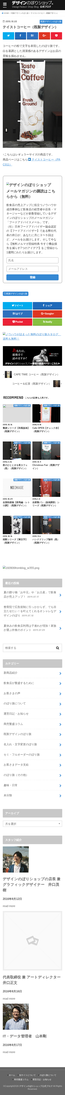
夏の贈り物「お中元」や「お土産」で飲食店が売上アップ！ (30, 594)
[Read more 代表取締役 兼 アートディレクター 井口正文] (32, 968)
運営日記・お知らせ (16, 713)
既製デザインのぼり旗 (16, 293)
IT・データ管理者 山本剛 (24, 1036)
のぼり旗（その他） (16, 774)
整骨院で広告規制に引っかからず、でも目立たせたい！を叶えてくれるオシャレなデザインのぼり (30, 611)
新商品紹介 (11, 672)
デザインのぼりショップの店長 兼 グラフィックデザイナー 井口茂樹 (31, 884)
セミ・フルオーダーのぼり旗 (22, 754)
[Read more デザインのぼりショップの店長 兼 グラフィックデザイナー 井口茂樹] (16, 870)
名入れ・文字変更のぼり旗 (20, 744)
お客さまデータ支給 (16, 764)
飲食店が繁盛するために (19, 683)
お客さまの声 (12, 693)
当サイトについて (27, 1075)
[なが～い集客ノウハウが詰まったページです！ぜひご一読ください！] (32, 363)
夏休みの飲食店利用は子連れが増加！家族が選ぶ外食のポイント (30, 628)
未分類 (8, 795)
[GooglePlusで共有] (44, 35)
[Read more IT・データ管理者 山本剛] (16, 1027)
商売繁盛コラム (13, 723)
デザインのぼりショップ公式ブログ (36, 1086)
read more (9, 906)
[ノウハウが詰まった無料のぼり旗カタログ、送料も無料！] (32, 338)
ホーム (12, 1075)
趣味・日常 (11, 785)
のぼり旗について (15, 703)
